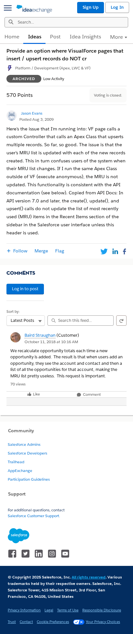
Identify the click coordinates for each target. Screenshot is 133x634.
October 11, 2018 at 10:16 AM (51, 341)
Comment (91, 394)
